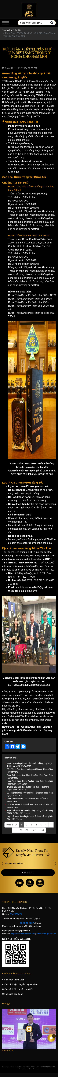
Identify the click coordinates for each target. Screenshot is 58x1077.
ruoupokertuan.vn (27, 591)
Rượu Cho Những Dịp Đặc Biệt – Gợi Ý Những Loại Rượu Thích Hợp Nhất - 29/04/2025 (29, 764)
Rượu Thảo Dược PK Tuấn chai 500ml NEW (32, 295)
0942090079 (16, 914)
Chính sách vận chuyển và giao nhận (20, 984)
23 (21, 830)
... (15, 830)
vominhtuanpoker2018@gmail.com (34, 587)
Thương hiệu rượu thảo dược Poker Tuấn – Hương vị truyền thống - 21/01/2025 (28, 788)
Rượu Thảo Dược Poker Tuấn (28, 1066)
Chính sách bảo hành (12, 994)
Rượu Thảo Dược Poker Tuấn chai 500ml (30, 298)
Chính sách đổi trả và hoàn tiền (17, 989)
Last (42, 830)
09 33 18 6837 (27, 923)
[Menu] (5, 22)
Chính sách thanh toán (13, 979)
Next (34, 830)
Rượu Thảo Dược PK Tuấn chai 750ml (29, 302)
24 (27, 830)
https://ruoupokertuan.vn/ (23, 933)
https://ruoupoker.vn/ (46, 933)
